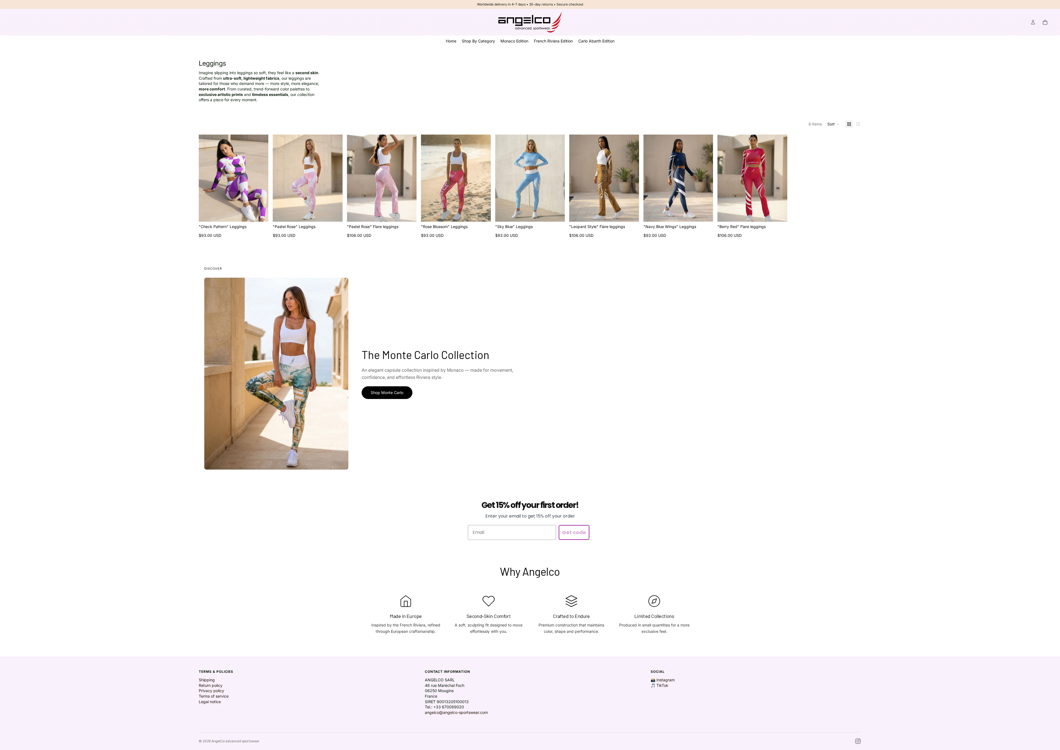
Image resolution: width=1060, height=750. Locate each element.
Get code (574, 532)
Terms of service (214, 696)
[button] (833, 124)
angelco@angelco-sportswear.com (456, 712)
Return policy (210, 685)
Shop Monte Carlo (387, 392)
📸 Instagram (663, 679)
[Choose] (260, 213)
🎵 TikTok (659, 685)
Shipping (207, 679)
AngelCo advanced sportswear (235, 741)
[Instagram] (858, 741)
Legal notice (210, 701)
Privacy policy (211, 690)
